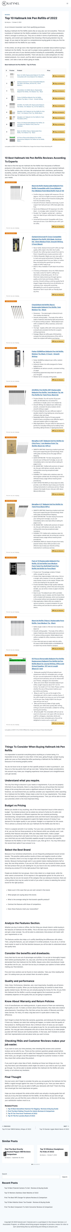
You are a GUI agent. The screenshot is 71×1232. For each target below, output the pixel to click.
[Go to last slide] (4, 1154)
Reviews (7, 14)
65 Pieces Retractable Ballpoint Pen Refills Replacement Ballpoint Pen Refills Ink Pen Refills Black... (30, 139)
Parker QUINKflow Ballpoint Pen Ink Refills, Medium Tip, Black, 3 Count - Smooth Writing (48, 354)
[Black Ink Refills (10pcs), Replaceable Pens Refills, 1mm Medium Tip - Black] (12, 132)
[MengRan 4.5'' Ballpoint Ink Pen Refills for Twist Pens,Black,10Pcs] (12, 118)
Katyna (9, 22)
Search (4, 1174)
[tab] (33, 1164)
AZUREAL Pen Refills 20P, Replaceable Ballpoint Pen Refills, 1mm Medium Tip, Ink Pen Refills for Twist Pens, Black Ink (47, 392)
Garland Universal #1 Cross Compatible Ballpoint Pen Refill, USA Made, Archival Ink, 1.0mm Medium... (31, 83)
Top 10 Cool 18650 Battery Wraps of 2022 (16, 1128)
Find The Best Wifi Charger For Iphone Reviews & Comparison (25, 1197)
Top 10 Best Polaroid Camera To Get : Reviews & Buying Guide (26, 1188)
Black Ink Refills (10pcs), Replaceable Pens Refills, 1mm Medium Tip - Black (48, 622)
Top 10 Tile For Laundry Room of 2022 (21, 1116)
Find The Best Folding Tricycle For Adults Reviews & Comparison (31, 1111)
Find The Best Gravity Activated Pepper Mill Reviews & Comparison (18, 1151)
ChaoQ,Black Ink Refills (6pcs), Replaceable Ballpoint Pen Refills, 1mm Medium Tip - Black (46, 307)
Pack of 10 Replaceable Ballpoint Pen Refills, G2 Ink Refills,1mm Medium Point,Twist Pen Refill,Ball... (30, 124)
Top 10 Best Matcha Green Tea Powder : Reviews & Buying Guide (27, 1202)
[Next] (66, 1154)
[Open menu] (67, 3)
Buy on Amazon (59, 76)
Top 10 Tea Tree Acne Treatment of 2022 (22, 1113)
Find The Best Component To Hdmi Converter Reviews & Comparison (28, 1207)
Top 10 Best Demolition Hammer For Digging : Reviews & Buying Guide (33, 1109)
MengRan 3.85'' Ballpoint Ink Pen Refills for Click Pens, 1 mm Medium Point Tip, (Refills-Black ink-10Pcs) (48, 443)
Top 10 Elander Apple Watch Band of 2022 (54, 1128)
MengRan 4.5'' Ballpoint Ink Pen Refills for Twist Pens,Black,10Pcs (47, 505)
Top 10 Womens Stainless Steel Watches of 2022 (21, 1193)
